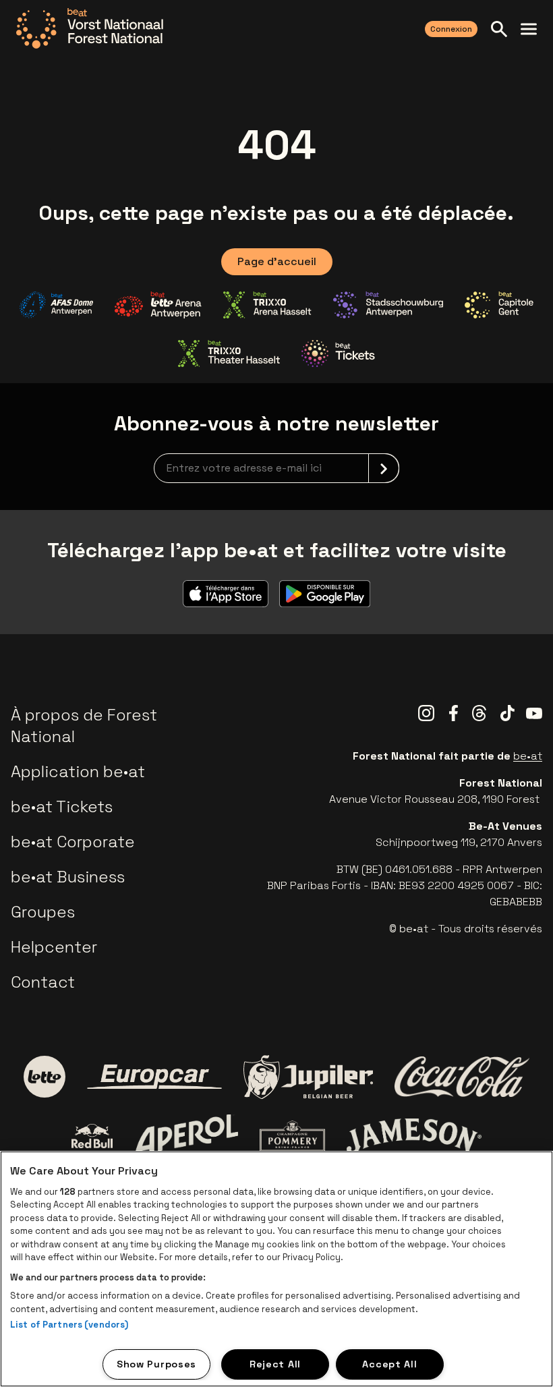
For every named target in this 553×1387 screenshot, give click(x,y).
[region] (276, 1269)
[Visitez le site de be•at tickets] (338, 353)
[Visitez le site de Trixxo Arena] (267, 304)
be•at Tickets (62, 806)
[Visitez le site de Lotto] (44, 1077)
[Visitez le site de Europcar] (154, 1077)
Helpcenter (54, 946)
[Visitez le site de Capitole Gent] (499, 304)
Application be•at (78, 771)
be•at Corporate (73, 841)
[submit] (383, 468)
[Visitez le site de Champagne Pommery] (292, 1136)
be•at (527, 756)
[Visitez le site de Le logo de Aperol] (186, 1136)
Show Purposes (156, 1364)
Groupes (43, 911)
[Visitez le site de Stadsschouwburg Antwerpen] (388, 304)
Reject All (275, 1364)
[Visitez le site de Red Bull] (92, 1136)
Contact (43, 981)
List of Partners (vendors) (69, 1324)
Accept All (389, 1364)
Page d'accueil (276, 261)
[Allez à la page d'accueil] (89, 28)
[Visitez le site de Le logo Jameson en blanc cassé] (414, 1136)
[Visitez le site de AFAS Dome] (56, 304)
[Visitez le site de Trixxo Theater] (229, 353)
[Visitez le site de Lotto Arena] (158, 304)
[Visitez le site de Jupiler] (308, 1077)
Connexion (451, 29)
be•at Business (68, 876)
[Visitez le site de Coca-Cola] (462, 1076)
